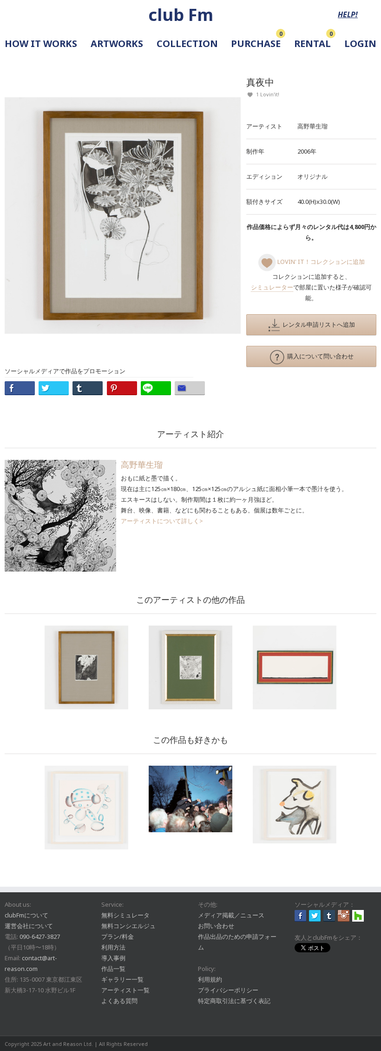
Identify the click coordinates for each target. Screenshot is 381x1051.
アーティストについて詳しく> (162, 521)
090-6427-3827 (40, 936)
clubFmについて (26, 915)
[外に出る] (190, 667)
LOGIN (360, 43)
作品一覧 (113, 968)
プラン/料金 (117, 936)
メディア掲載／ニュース (231, 915)
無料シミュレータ (125, 915)
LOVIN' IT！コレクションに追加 (320, 261)
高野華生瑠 (312, 126)
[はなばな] (86, 807)
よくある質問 (119, 1001)
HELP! (348, 14)
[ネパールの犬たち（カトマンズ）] (294, 804)
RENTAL (312, 43)
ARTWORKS (117, 43)
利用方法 (113, 947)
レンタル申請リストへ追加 (317, 324)
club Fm (180, 14)
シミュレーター (272, 287)
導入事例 (113, 958)
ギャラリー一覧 (122, 979)
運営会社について (29, 926)
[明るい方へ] (294, 667)
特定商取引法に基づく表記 (234, 1001)
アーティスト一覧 (125, 990)
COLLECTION (187, 43)
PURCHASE (256, 43)
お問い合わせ (216, 926)
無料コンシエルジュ (128, 926)
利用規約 (210, 979)
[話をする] (86, 667)
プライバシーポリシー (228, 990)
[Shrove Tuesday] (190, 799)
